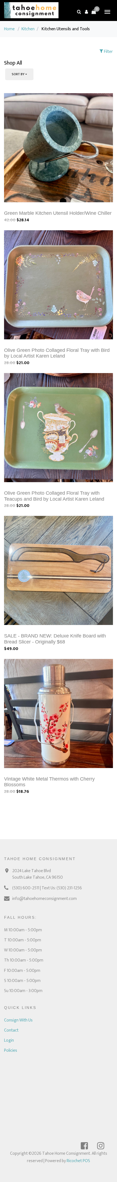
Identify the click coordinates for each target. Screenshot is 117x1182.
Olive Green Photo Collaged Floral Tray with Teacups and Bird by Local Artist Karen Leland (54, 496)
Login (9, 1040)
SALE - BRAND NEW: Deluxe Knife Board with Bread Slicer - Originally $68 (55, 639)
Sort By (18, 74)
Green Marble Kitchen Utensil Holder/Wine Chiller (58, 213)
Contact (11, 1030)
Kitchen (28, 29)
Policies (10, 1050)
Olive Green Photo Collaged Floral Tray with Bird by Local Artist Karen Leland (57, 353)
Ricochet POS (78, 1161)
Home (9, 29)
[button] (86, 11)
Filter (108, 51)
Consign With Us (18, 1020)
